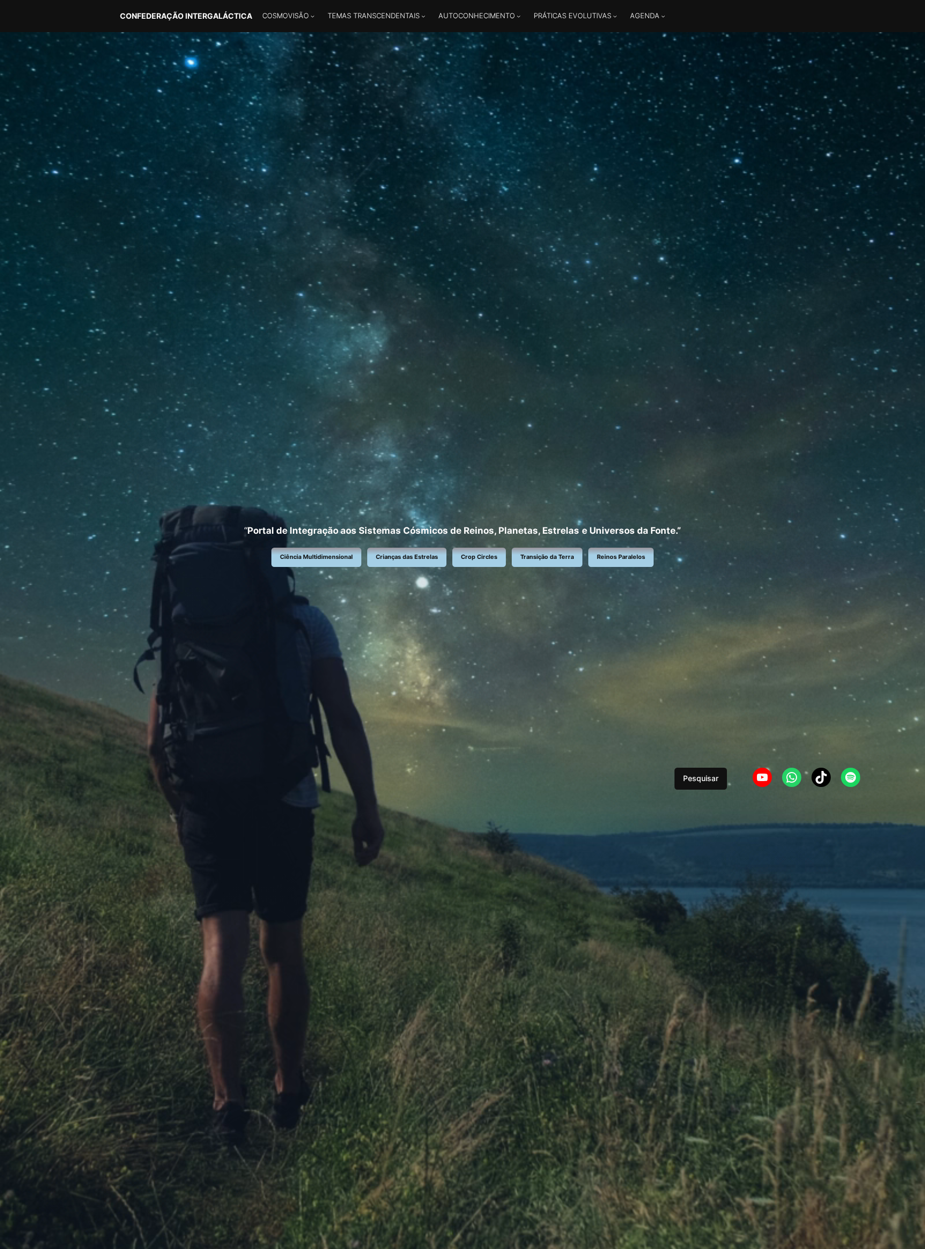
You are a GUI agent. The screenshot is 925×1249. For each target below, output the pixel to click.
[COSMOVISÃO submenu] (312, 16)
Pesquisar (700, 778)
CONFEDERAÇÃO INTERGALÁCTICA (186, 15)
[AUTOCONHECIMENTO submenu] (519, 16)
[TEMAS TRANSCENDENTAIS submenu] (423, 16)
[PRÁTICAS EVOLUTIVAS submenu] (615, 16)
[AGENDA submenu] (663, 16)
